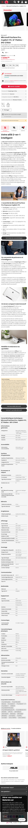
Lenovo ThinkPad (12, 717)
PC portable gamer (6, 701)
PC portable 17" (5, 705)
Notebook (13, 705)
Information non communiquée (19, 448)
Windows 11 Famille (20, 458)
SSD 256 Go (18, 550)
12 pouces (18, 528)
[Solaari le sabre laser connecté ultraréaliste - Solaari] (17, 822)
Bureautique (19, 603)
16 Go (17, 504)
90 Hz (17, 540)
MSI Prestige (20, 713)
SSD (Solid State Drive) (21, 557)
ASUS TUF (10, 711)
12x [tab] (14, 65)
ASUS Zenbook (17, 711)
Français (18, 462)
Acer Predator (12, 715)
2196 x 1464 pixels (20, 530)
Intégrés (18, 591)
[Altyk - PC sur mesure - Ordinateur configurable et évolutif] (9, 822)
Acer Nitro (19, 715)
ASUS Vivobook (5, 713)
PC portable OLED (16, 701)
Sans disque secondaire (19, 555)
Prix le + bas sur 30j (10, 55)
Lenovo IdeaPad (21, 717)
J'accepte (22, 819)
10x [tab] (10, 65)
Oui (16, 464)
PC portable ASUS (13, 771)
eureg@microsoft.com (21, 695)
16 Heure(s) (18, 658)
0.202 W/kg (18, 648)
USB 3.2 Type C (20, 623)
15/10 (17, 532)
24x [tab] (17, 65)
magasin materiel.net (14, 80)
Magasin (19, 1)
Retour (4, 6)
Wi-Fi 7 (17, 575)
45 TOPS (18, 494)
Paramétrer (6, 819)
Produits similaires (16, 728)
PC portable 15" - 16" (21, 703)
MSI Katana (12, 713)
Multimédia (18, 600)
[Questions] (23, 128)
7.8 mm (17, 640)
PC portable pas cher (21, 709)
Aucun (17, 564)
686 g (17, 642)
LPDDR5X (18, 506)
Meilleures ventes (5, 728)
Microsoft (4, 35)
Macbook (4, 703)
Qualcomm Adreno (20, 514)
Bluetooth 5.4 (19, 577)
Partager (6, 110)
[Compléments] (14, 128)
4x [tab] (7, 65)
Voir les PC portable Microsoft (14, 410)
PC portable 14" (11, 703)
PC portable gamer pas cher (8, 709)
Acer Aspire (4, 717)
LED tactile (18, 525)
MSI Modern (4, 715)
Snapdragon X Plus (20, 477)
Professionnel (19, 605)
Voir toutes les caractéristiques (14, 238)
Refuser (5, 816)
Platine (17, 633)
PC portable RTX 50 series (7, 707)
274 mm (18, 638)
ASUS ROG (4, 711)
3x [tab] (3, 65)
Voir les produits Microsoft (14, 406)
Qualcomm (18, 475)
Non (17, 516)
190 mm (17, 636)
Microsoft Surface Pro (21, 439)
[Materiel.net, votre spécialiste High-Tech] (6, 2)
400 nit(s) (18, 542)
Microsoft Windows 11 (21, 460)
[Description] (5, 128)
